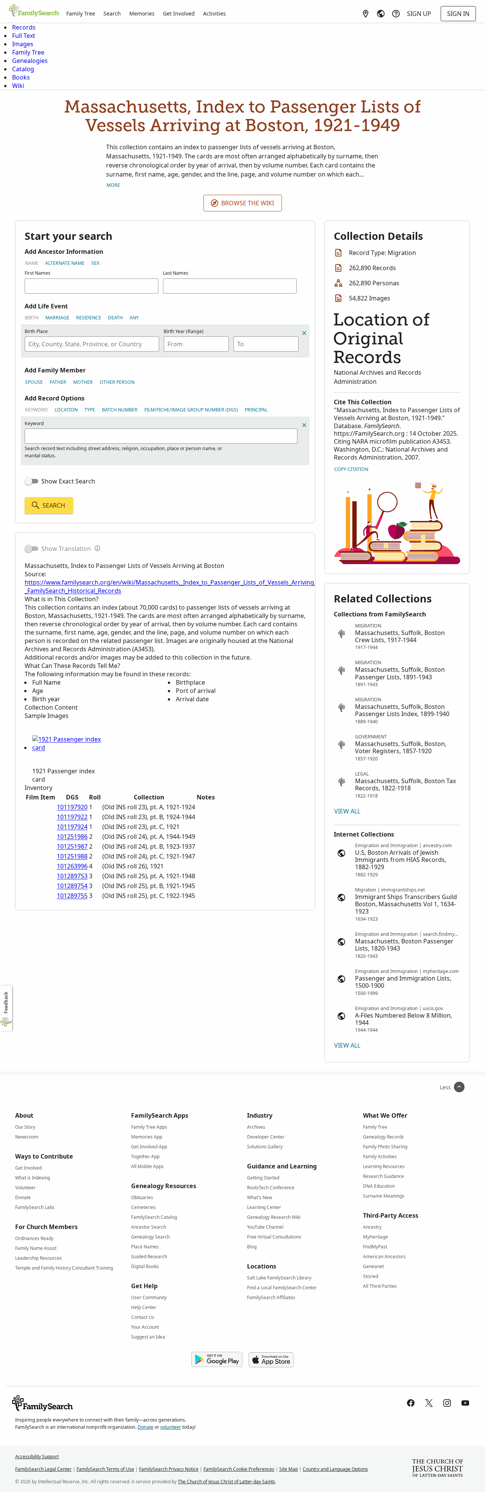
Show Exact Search (68, 481)
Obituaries (142, 1197)
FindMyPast (375, 1246)
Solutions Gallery (265, 1146)
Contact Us (142, 1317)
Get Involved (179, 13)
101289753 (72, 876)
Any (134, 317)
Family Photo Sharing (385, 1146)
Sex (95, 263)
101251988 (72, 856)
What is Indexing (32, 1178)
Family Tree (80, 13)
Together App (145, 1156)
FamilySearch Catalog (154, 1217)
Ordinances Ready (34, 1238)
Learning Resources (384, 1166)
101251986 (72, 836)
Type (89, 410)
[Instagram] (447, 1403)
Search (112, 13)
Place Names (145, 1246)
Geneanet (373, 1266)
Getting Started (263, 1178)
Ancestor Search (148, 1227)
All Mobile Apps (147, 1166)
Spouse (34, 382)
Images (22, 44)
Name (31, 263)
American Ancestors (384, 1256)
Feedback (6, 1002)
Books (21, 77)
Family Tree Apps (149, 1127)
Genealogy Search (150, 1237)
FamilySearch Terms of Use (105, 1469)
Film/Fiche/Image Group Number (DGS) (191, 410)
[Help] (396, 13)
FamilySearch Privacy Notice (169, 1469)
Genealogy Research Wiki (273, 1217)
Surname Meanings (383, 1196)
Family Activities (380, 1156)
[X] (428, 1403)
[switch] (31, 481)
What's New (259, 1197)
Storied (370, 1276)
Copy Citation (351, 469)
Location (66, 410)
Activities (214, 13)
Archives (256, 1127)
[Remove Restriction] (304, 425)
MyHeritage (375, 1237)
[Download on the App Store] (271, 1359)
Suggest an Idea (148, 1337)
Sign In (458, 13)
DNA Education (379, 1186)
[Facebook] (410, 1403)
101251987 (72, 846)
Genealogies (30, 60)
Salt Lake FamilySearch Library (279, 1278)
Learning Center (264, 1207)
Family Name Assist (35, 1248)
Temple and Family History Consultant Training (64, 1268)
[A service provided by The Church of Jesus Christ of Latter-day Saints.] (437, 1469)
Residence (88, 317)
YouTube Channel (265, 1227)
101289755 (72, 895)
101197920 (72, 807)
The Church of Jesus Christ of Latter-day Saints (226, 1481)
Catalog (23, 69)
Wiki (18, 85)
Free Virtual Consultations (274, 1237)
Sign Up (419, 13)
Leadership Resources (38, 1258)
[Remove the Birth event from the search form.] (304, 333)
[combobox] (91, 344)
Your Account (145, 1327)
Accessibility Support (37, 1456)
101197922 (72, 817)
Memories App (146, 1137)
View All (347, 811)
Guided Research (149, 1256)
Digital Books (145, 1266)
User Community (149, 1297)
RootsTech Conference (270, 1187)
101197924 (72, 827)
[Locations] (365, 13)
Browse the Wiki (247, 203)
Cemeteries (143, 1207)
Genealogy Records (383, 1137)
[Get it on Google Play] (216, 1360)
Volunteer (25, 1187)
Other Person (117, 382)
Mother (83, 382)
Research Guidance (383, 1176)
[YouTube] (465, 1403)
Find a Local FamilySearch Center (282, 1287)
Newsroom (26, 1137)
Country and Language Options (335, 1469)
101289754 (72, 886)
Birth (32, 317)
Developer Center (266, 1137)
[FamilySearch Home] (34, 11)
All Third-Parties (380, 1286)
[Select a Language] (380, 13)
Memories (142, 13)
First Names (37, 273)
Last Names (175, 273)
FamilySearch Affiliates (271, 1297)
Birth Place (36, 331)
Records (24, 27)
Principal (256, 410)
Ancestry (372, 1227)
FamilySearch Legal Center (43, 1469)
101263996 (72, 866)
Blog (252, 1246)
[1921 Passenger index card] (68, 747)
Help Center (143, 1307)
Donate (23, 1197)
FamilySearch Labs (35, 1207)
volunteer (170, 1427)
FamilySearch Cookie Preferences (238, 1469)
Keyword (36, 410)
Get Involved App (149, 1146)
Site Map (288, 1469)
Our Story (25, 1127)
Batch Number (120, 410)
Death (115, 317)
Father (58, 382)
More (113, 185)
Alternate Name (64, 263)
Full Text (23, 35)
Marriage (57, 317)
